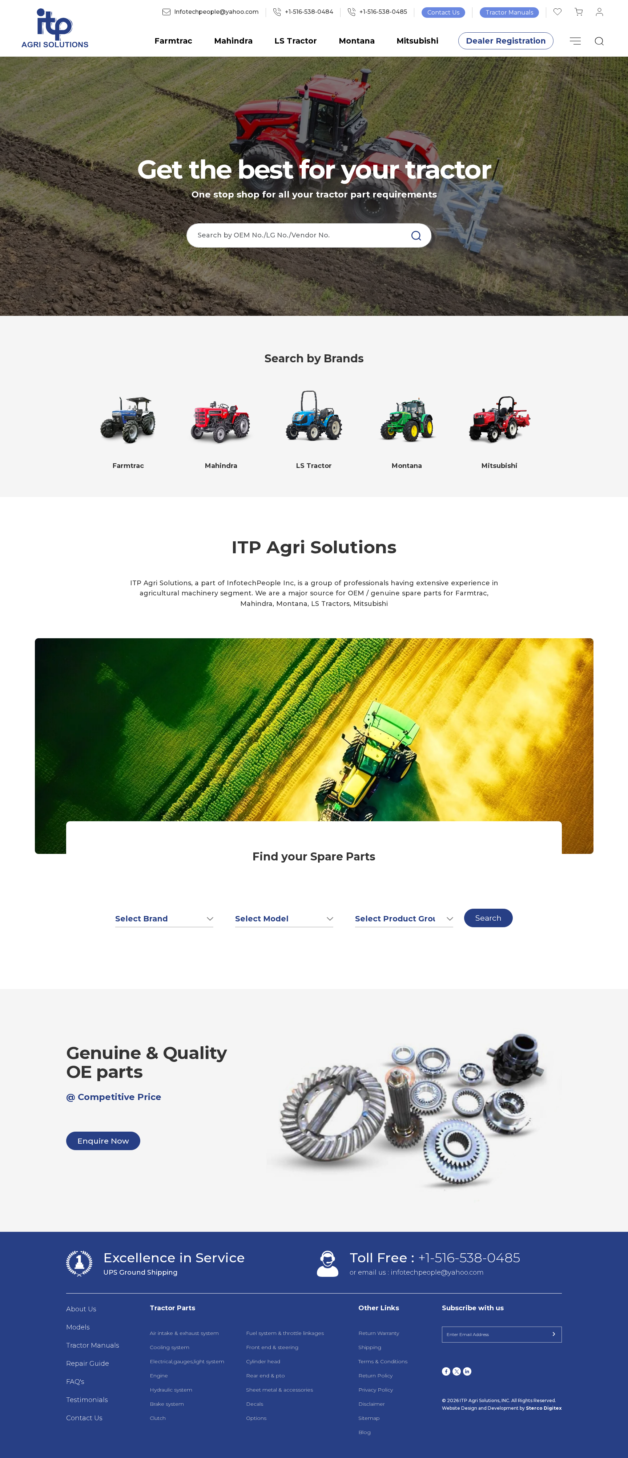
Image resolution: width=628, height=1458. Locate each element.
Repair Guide (87, 1364)
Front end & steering (272, 1347)
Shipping (369, 1347)
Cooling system (169, 1347)
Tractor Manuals (509, 12)
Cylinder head (263, 1361)
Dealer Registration (506, 40)
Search (488, 918)
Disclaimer (371, 1404)
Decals (254, 1404)
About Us (81, 1309)
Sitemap (369, 1418)
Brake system (167, 1404)
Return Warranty (378, 1333)
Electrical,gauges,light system (187, 1361)
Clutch (158, 1418)
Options (256, 1418)
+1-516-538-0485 (469, 1258)
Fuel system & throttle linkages (285, 1333)
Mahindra (233, 40)
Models (78, 1327)
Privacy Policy (375, 1389)
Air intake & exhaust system (184, 1333)
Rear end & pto (265, 1375)
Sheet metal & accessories (279, 1389)
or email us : (370, 1272)
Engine (159, 1375)
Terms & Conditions (382, 1361)
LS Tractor (295, 40)
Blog (364, 1432)
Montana (357, 40)
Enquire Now (103, 1140)
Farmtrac (173, 40)
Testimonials (87, 1400)
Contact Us (443, 12)
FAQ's (75, 1382)
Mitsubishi (417, 40)
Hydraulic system (171, 1389)
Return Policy (375, 1375)
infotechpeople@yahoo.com (437, 1272)
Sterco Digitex (543, 1408)
